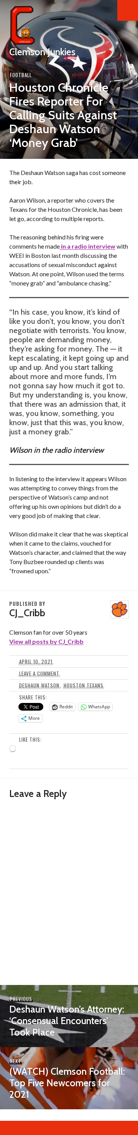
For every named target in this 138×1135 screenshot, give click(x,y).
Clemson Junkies (42, 52)
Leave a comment (39, 673)
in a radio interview (87, 246)
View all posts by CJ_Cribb (46, 641)
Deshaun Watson (39, 685)
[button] (127, 10)
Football (21, 75)
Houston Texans (84, 685)
